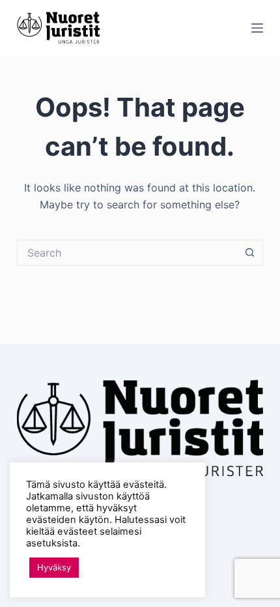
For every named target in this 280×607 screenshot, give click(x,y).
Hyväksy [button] (54, 567)
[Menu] (257, 28)
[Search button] (250, 253)
